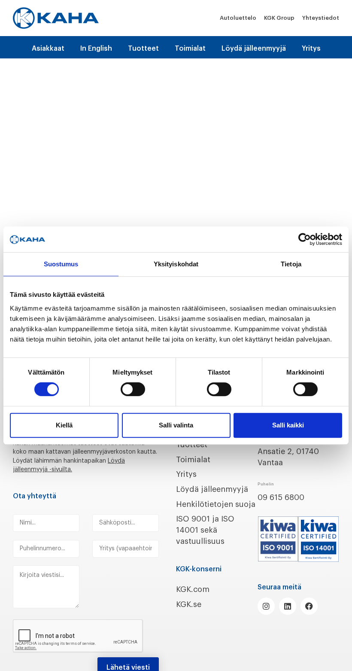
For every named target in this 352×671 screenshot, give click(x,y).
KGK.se (188, 604)
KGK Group (279, 18)
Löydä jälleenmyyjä (254, 48)
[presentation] (78, 636)
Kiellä (64, 425)
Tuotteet (143, 48)
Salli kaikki (288, 425)
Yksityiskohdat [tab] (176, 264)
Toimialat (190, 48)
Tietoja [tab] (291, 264)
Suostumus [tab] (61, 264)
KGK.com (192, 589)
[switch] (133, 389)
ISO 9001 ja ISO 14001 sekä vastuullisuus (205, 530)
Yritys (311, 48)
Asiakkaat (48, 48)
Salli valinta (176, 425)
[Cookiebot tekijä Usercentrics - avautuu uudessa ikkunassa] (304, 239)
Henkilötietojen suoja (215, 504)
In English (96, 48)
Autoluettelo (238, 18)
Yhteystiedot (320, 18)
